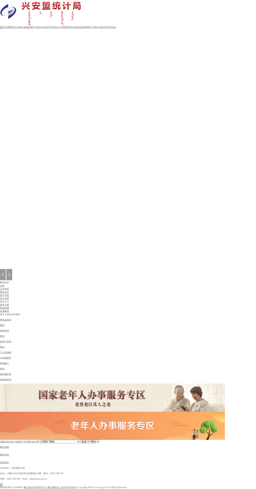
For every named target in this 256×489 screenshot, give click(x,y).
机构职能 (4, 308)
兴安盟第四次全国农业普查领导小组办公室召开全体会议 (88, 27)
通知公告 (4, 292)
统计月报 (4, 295)
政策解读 (4, 311)
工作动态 (4, 289)
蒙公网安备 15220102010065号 (62, 487)
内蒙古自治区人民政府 (11, 441)
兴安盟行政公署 (31, 441)
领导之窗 (4, 304)
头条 (2, 285)
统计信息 (4, 298)
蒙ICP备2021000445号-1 (35, 487)
